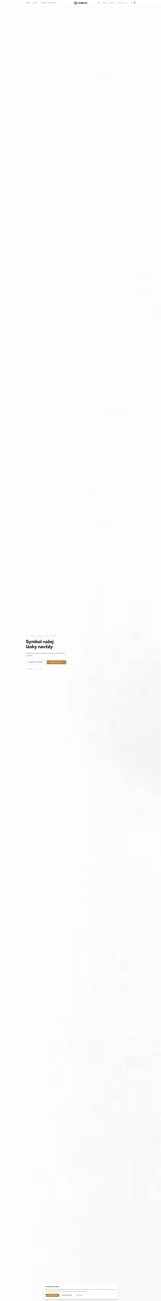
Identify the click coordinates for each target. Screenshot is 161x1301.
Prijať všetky (52, 1295)
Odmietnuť (79, 1295)
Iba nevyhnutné (67, 1295)
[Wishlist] (131, 3)
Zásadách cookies (66, 1291)
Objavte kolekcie (55, 662)
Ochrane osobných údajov (80, 1291)
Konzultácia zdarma (36, 662)
